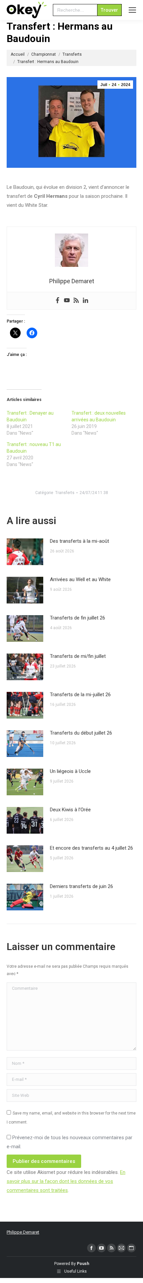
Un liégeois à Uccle (70, 771)
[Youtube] (67, 300)
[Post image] (25, 551)
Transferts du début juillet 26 (81, 733)
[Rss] (76, 300)
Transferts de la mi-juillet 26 (80, 695)
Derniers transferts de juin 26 (81, 886)
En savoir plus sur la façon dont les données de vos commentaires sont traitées (66, 1181)
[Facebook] (58, 300)
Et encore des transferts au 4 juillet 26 (91, 848)
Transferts (64, 492)
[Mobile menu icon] (132, 10)
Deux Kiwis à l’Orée (70, 810)
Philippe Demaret (23, 1232)
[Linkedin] (85, 300)
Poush (83, 1263)
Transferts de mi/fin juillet (78, 656)
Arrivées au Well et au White (80, 579)
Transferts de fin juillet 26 (77, 618)
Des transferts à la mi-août (79, 541)
